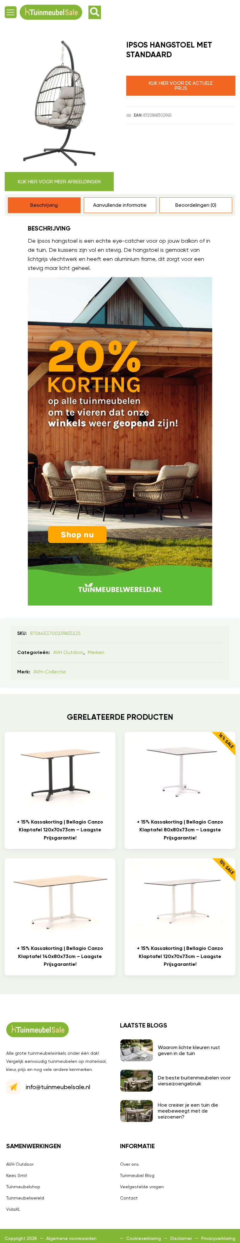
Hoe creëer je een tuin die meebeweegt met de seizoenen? (188, 1111)
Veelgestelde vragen (142, 1186)
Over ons (129, 1164)
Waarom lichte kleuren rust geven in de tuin (189, 1050)
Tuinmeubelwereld (25, 1197)
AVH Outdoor (68, 652)
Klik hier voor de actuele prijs (181, 85)
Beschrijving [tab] (44, 205)
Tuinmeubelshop (23, 1186)
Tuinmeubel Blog (137, 1175)
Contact (129, 1197)
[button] (11, 12)
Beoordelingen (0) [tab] (195, 205)
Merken (96, 652)
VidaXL (13, 1209)
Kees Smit (16, 1175)
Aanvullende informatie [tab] (120, 205)
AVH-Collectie (49, 672)
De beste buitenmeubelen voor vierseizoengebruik (194, 1081)
